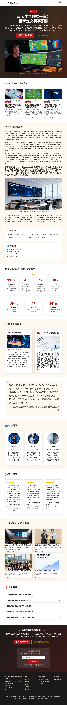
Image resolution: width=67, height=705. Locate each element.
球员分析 (24, 234)
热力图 (50, 234)
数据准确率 (48, 681)
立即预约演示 (23, 642)
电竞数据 (44, 237)
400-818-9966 (10, 687)
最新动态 (27, 686)
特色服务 (27, 682)
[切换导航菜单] (59, 3)
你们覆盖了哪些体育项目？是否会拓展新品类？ (20, 612)
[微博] (58, 680)
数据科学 (17, 237)
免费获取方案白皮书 (43, 642)
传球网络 (44, 234)
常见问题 (27, 689)
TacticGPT (56, 234)
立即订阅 (33, 661)
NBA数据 (10, 234)
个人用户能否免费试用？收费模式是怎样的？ (20, 600)
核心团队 (27, 684)
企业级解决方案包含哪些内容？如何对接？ (19, 606)
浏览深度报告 (43, 35)
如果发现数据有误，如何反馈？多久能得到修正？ (21, 617)
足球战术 (17, 234)
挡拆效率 (10, 237)
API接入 (30, 237)
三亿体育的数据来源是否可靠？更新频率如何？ (20, 595)
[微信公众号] (55, 680)
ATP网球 (37, 234)
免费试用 (41, 683)
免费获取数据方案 (25, 35)
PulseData (24, 237)
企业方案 (37, 237)
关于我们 (27, 679)
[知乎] (61, 680)
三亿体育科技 (14, 3)
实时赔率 (30, 234)
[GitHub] (64, 680)
